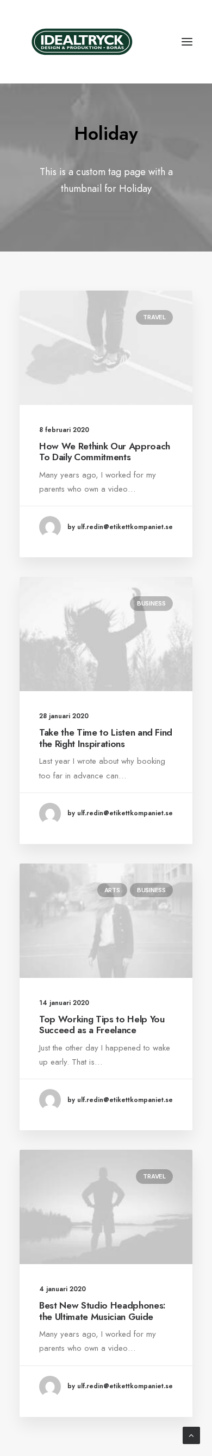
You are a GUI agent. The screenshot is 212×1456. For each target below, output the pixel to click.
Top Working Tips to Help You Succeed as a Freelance (101, 1024)
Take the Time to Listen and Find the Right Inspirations (105, 738)
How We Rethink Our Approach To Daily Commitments (104, 451)
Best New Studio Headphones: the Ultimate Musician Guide (102, 1311)
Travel (154, 317)
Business (151, 603)
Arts (112, 890)
